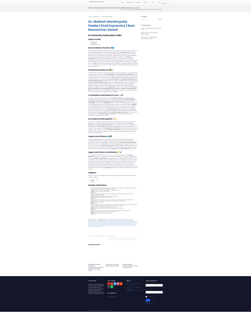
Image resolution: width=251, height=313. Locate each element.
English (164, 3)
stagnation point (112, 225)
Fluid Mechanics (120, 222)
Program (145, 2)
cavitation (131, 219)
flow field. (130, 220)
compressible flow (92, 220)
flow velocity (91, 222)
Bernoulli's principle (113, 219)
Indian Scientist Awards (96, 2)
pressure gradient (96, 225)
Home (122, 2)
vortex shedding (95, 226)
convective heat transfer (117, 220)
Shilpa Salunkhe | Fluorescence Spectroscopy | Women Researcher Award (129, 267)
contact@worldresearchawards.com (134, 290)
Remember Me (150, 296)
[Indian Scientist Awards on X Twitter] (115, 283)
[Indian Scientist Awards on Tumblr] (108, 286)
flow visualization (97, 222)
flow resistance (106, 221)
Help (159, 2)
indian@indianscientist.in (131, 284)
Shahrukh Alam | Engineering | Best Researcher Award (102, 236)
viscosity (90, 226)
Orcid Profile (93, 43)
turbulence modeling (125, 225)
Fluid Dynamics (105, 222)
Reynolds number (104, 225)
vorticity (101, 226)
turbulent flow (133, 225)
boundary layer (120, 219)
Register (147, 302)
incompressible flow (103, 224)
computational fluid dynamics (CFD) (104, 220)
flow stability (126, 221)
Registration (138, 2)
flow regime (99, 221)
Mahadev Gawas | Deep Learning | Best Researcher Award (149, 33)
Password (150, 289)
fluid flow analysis (112, 222)
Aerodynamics (105, 219)
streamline (118, 225)
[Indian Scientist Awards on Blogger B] (121, 283)
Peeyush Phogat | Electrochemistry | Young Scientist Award (95, 266)
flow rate (95, 221)
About (152, 2)
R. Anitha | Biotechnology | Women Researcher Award (151, 28)
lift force (116, 224)
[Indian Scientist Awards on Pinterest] (118, 283)
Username (150, 282)
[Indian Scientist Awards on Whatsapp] (111, 286)
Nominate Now (129, 2)
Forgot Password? (149, 303)
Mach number (121, 224)
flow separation (113, 221)
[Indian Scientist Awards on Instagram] (108, 283)
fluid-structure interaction (129, 222)
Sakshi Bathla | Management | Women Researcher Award (112, 266)
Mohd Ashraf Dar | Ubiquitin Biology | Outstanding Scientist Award (149, 37)
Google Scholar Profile (95, 44)
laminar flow (110, 224)
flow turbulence (133, 221)
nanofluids (126, 224)
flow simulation (120, 221)
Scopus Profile (94, 42)
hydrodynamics (95, 224)
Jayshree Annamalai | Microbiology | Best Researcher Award (123, 238)
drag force (125, 220)
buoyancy (126, 219)
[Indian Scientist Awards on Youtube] (111, 283)
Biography (129, 9)
